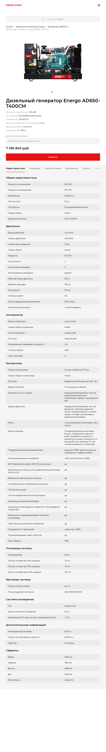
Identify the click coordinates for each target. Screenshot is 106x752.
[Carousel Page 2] (54, 92)
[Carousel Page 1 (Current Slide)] (51, 92)
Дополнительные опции (16, 136)
